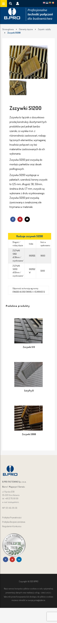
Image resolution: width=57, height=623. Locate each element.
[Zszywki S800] (28, 418)
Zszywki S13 (29, 347)
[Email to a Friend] (27, 219)
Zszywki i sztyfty (44, 29)
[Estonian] (47, 3)
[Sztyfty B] (28, 374)
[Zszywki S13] (28, 331)
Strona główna (8, 29)
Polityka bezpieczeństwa (13, 522)
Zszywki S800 (29, 434)
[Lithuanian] (50, 3)
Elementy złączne (26, 29)
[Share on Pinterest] (20, 219)
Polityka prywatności (11, 517)
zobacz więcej (46, 593)
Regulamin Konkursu (11, 526)
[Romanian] (52, 3)
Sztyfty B (29, 390)
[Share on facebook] (12, 219)
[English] (44, 3)
